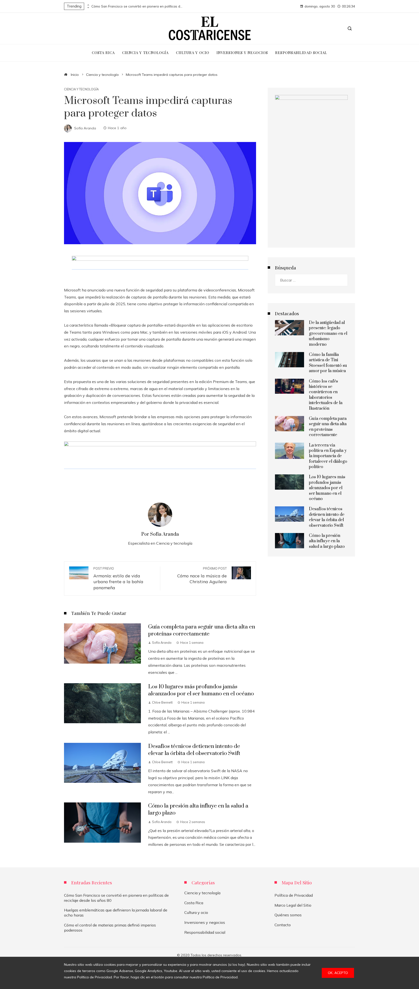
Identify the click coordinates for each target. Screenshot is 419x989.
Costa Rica (193, 902)
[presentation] (88, 5)
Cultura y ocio (196, 912)
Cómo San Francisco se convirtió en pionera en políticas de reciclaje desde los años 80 (137, 6)
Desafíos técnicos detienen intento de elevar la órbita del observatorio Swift (194, 750)
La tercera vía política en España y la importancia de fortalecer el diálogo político (328, 456)
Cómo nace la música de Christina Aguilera (202, 575)
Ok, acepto (338, 973)
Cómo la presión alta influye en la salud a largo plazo (327, 541)
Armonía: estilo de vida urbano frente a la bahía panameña (118, 578)
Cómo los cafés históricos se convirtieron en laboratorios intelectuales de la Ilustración (325, 395)
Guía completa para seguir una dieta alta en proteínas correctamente (201, 630)
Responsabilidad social (204, 932)
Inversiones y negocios (204, 922)
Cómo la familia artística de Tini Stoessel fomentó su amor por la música (328, 363)
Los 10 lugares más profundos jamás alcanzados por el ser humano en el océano (201, 690)
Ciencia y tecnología (81, 89)
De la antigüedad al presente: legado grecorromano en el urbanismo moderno (328, 333)
